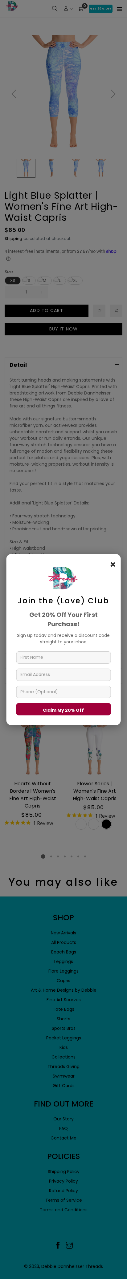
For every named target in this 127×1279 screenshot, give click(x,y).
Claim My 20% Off (63, 710)
